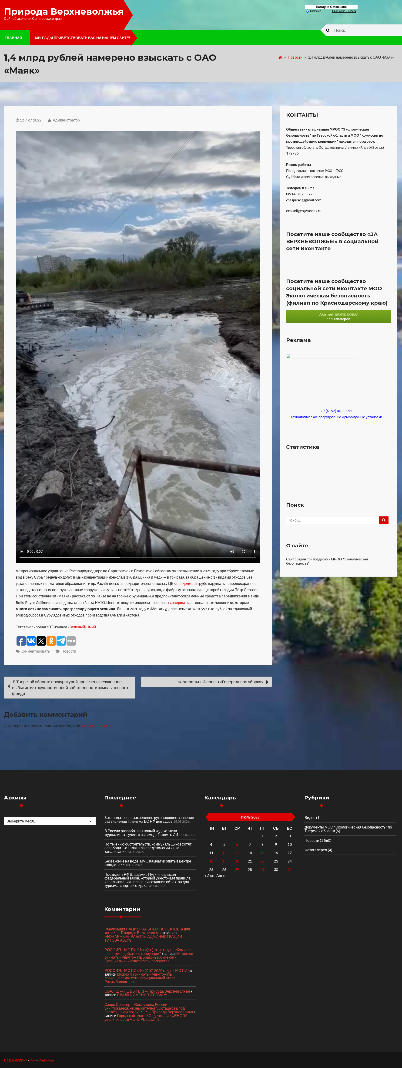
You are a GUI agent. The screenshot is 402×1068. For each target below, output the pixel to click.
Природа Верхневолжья (64, 11)
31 (290, 869)
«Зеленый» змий (82, 627)
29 (262, 869)
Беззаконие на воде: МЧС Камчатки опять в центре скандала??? (147, 863)
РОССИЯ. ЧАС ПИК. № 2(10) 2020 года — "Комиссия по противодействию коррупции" (149, 951)
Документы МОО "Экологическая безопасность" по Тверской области (348, 829)
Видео (310, 817)
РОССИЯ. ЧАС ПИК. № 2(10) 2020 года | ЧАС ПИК (147, 970)
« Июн (209, 875)
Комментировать (35, 651)
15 (262, 852)
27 (237, 869)
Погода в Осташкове (331, 7)
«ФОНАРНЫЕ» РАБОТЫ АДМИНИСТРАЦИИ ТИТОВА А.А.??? (143, 938)
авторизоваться (94, 726)
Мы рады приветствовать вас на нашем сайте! (82, 38)
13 (237, 852)
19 (224, 861)
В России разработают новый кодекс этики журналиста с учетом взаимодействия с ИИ (141, 833)
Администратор (66, 120)
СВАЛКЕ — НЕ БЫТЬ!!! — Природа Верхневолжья (147, 991)
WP (33, 1060)
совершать (179, 602)
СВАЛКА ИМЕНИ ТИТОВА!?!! (142, 995)
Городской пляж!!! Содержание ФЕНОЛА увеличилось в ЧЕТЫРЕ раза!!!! (146, 1017)
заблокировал (338, 316)
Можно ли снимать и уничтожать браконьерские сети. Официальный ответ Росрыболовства (148, 957)
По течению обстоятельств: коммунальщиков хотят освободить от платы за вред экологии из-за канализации (147, 848)
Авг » (220, 875)
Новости (295, 57)
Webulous (46, 1060)
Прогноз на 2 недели (344, 11)
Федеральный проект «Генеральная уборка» (221, 681)
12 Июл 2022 (30, 120)
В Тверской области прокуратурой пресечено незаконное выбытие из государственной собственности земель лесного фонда (70, 687)
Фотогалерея (316, 850)
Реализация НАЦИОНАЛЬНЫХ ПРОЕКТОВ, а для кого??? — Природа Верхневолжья (147, 931)
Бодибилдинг (15, 1060)
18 (211, 861)
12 (224, 852)
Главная (13, 38)
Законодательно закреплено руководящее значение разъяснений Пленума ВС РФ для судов (149, 819)
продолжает (186, 583)
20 (237, 861)
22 (262, 861)
